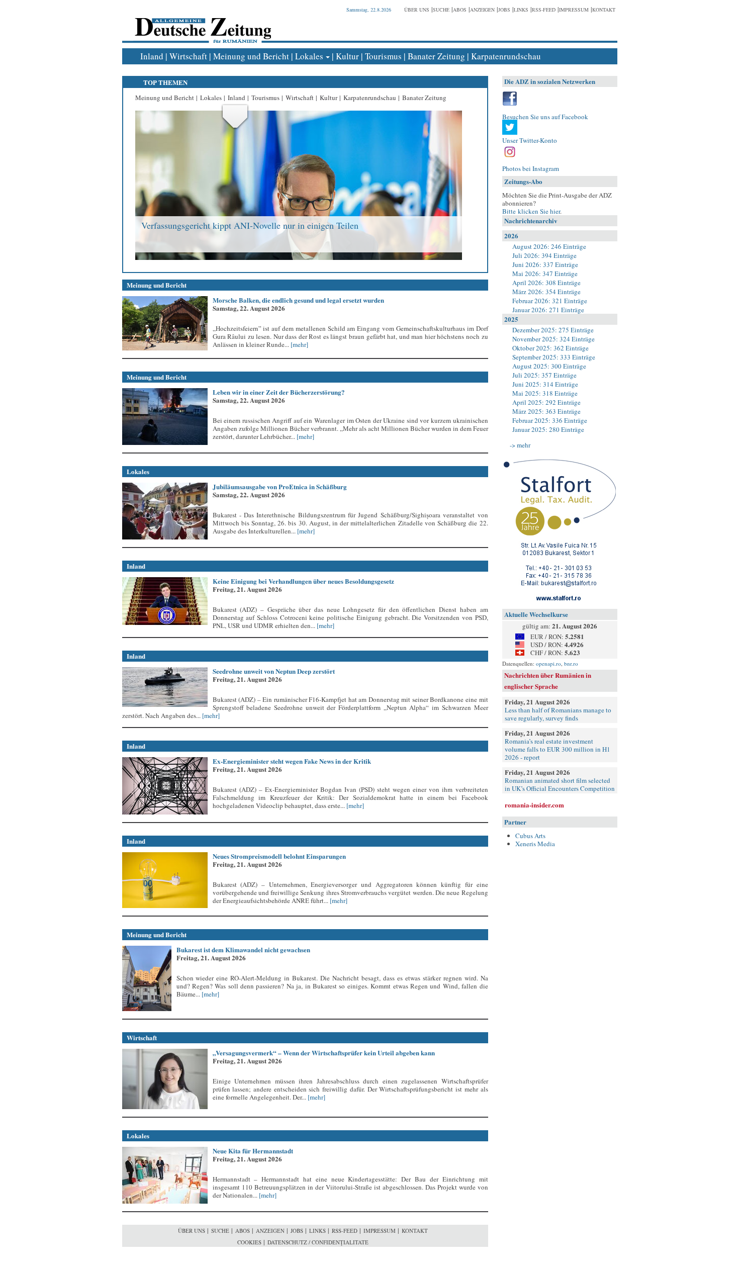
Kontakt (603, 9)
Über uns (416, 9)
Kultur (347, 56)
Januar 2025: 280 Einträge (548, 429)
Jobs (504, 9)
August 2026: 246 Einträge (549, 246)
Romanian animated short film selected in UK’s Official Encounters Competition (560, 784)
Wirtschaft (188, 56)
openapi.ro (548, 663)
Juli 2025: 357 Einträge (544, 375)
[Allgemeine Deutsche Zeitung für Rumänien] (201, 23)
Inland (151, 56)
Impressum (574, 9)
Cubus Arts (530, 835)
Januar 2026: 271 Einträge (548, 310)
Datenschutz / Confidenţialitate (317, 1242)
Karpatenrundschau (506, 56)
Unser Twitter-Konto (529, 140)
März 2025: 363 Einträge (546, 411)
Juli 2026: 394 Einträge (544, 255)
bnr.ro (571, 663)
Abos (460, 9)
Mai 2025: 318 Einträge (545, 393)
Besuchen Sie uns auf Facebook (545, 116)
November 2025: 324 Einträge (553, 339)
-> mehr (520, 444)
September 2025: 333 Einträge (553, 357)
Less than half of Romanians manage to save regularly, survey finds (558, 713)
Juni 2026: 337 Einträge (545, 264)
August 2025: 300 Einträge (549, 366)
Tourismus (383, 56)
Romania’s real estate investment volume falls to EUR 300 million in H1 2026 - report (557, 749)
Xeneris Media (535, 843)
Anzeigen (482, 9)
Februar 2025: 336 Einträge (549, 420)
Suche (441, 9)
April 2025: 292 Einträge (546, 402)
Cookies (249, 1242)
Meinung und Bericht (251, 56)
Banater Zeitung (436, 56)
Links (521, 9)
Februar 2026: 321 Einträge (549, 301)
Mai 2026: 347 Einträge (545, 273)
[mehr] (298, 344)
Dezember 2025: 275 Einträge (553, 330)
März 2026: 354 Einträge (546, 292)
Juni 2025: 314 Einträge (545, 384)
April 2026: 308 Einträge (546, 283)
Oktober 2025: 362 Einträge (550, 348)
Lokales (309, 56)
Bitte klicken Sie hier (531, 211)
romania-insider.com (534, 804)
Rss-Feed (544, 9)
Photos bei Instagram (530, 168)
